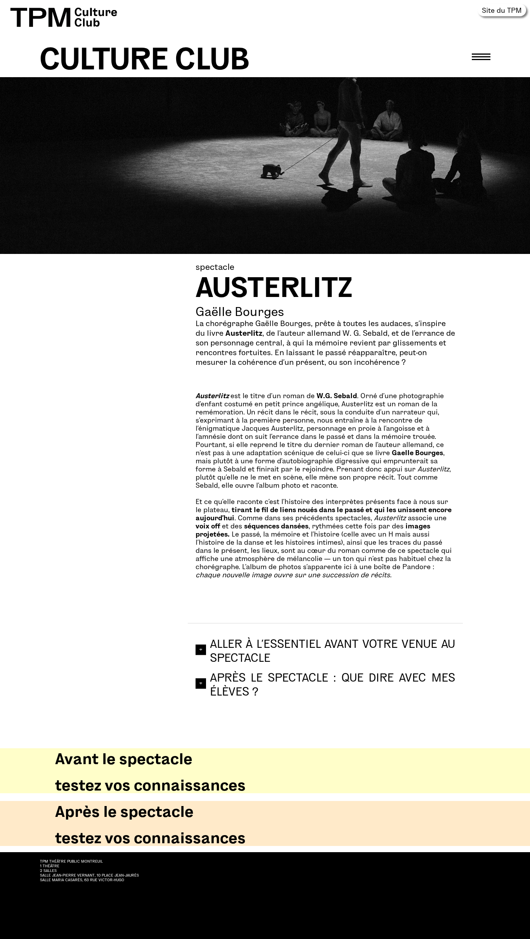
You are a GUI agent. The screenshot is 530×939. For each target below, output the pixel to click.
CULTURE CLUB (145, 56)
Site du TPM (502, 10)
